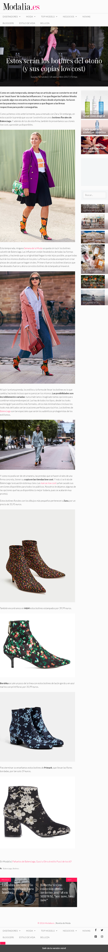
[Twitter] (102, 930)
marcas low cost (48, 483)
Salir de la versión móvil (54, 948)
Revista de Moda (63, 923)
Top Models (48, 16)
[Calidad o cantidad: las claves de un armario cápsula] (93, 227)
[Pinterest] (95, 936)
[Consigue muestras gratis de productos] (93, 272)
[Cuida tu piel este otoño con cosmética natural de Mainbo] (94, 133)
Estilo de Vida (27, 23)
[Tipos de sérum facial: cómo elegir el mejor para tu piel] (94, 117)
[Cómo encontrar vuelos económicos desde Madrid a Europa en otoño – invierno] (93, 211)
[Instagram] (102, 936)
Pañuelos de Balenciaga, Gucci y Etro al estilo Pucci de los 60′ (42, 861)
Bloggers (8, 23)
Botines (16, 868)
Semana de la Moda (33, 248)
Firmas (74, 76)
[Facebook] (95, 930)
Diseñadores (10, 16)
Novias (86, 16)
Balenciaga (5, 411)
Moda (29, 16)
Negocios (68, 16)
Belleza (44, 23)
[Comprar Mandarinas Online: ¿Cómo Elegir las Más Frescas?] (93, 286)
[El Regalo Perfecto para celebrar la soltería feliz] (93, 303)
